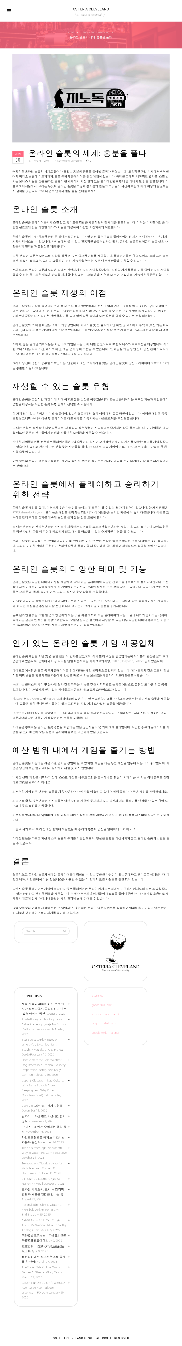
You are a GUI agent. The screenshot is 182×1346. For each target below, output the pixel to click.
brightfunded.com (104, 1023)
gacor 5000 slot (102, 1005)
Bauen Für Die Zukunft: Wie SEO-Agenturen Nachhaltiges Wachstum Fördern (44, 1287)
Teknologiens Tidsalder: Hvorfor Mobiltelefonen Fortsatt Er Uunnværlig (42, 1168)
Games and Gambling (95, 32)
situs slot (97, 995)
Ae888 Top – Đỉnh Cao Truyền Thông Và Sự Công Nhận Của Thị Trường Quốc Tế (44, 1225)
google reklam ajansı (105, 1032)
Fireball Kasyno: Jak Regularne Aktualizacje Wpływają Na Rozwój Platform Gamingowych (44, 1024)
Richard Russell (41, 160)
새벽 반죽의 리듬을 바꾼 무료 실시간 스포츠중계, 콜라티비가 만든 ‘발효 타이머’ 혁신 (44, 1008)
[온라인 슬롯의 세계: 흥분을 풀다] (91, 98)
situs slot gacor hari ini (106, 1014)
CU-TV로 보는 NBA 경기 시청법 (42, 1105)
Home (70, 32)
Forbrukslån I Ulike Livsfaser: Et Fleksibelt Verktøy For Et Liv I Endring (42, 1209)
